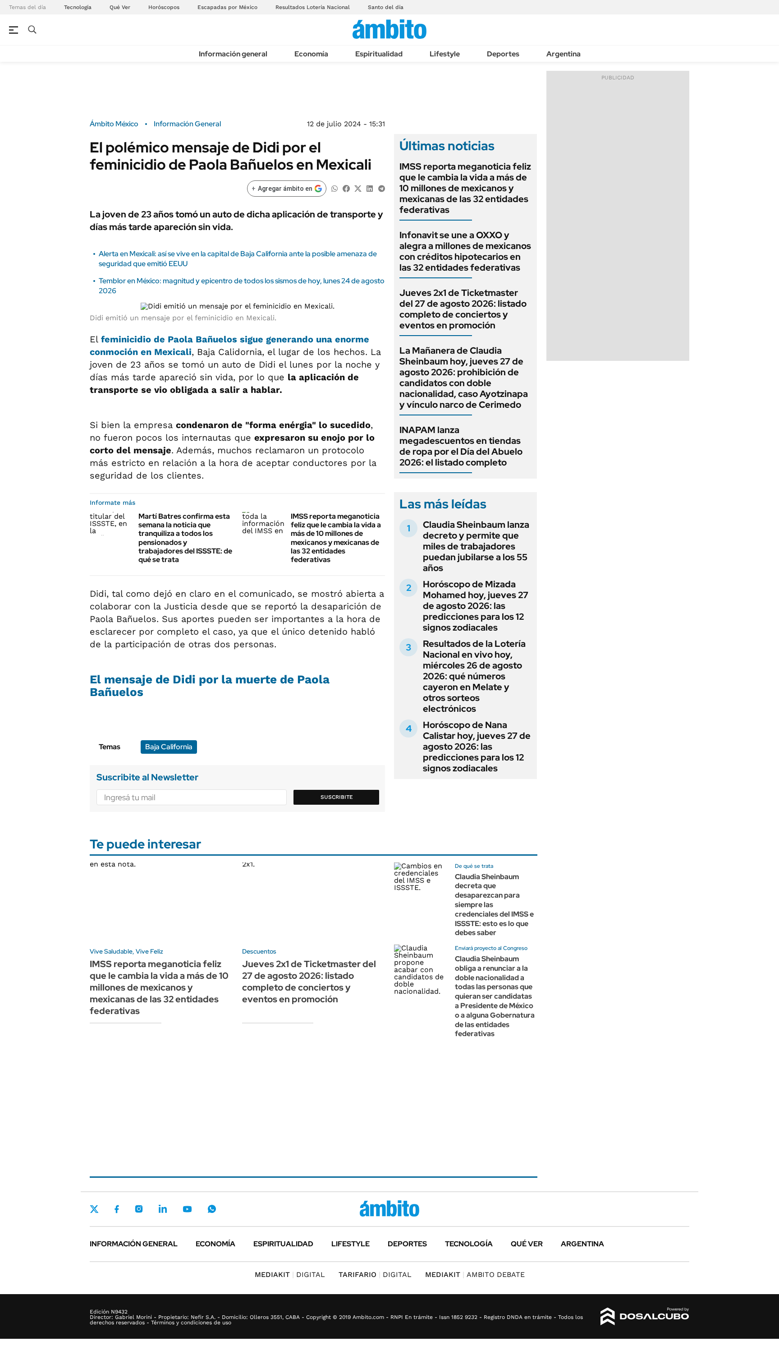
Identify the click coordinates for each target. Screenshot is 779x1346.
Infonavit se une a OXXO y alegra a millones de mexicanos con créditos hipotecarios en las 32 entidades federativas (465, 251)
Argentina (563, 54)
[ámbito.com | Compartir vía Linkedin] (369, 188)
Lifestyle (445, 54)
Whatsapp (212, 1209)
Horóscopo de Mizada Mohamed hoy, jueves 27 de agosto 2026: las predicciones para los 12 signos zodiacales (475, 605)
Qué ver (527, 1244)
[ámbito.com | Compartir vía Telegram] (381, 188)
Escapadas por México (227, 7)
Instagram (139, 1209)
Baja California (168, 746)
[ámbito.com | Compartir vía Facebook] (346, 188)
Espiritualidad (379, 54)
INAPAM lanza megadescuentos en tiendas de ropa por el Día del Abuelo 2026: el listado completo (460, 446)
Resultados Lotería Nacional (312, 7)
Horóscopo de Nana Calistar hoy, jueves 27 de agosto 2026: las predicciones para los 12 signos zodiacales (477, 746)
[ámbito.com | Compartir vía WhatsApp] (334, 188)
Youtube (187, 1209)
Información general (233, 54)
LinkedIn (163, 1209)
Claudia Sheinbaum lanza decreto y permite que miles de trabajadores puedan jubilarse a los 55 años (476, 546)
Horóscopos (163, 7)
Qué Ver (120, 7)
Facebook (117, 1209)
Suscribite (337, 797)
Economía (311, 54)
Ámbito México (114, 124)
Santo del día (385, 7)
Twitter (94, 1208)
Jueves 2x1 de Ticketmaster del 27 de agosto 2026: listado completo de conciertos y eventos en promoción (463, 309)
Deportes (503, 54)
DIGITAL (290, 1274)
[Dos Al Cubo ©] (644, 1317)
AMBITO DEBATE (475, 1274)
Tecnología (78, 7)
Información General (187, 124)
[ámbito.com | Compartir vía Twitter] (358, 188)
